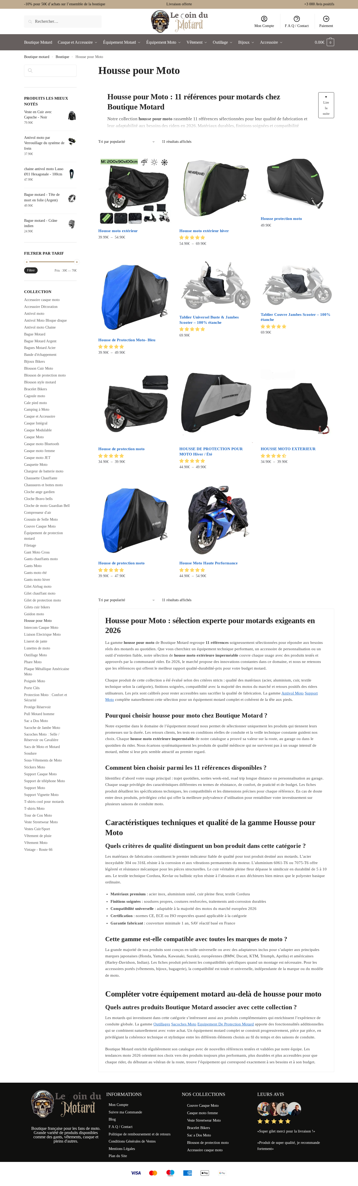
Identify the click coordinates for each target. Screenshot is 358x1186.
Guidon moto (34, 614)
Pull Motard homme (39, 714)
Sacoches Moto (183, 1024)
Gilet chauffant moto (39, 593)
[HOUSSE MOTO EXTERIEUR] (297, 406)
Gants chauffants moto (41, 559)
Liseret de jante (35, 641)
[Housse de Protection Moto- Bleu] (134, 297)
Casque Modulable (38, 430)
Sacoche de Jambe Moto (42, 728)
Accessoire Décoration (41, 307)
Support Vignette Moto (41, 795)
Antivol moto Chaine (40, 327)
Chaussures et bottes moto (43, 485)
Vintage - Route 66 (38, 850)
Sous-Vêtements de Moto (43, 760)
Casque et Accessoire (39, 416)
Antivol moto (34, 314)
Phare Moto (33, 662)
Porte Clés (31, 688)
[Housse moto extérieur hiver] (216, 188)
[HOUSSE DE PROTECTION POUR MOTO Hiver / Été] (216, 406)
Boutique (62, 57)
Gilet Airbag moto (37, 586)
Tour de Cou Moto (38, 815)
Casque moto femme (39, 451)
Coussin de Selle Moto (41, 519)
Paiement (326, 26)
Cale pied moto (35, 403)
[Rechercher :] (63, 21)
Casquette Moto (35, 465)
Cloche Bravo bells (38, 499)
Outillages (161, 1024)
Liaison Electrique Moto (42, 634)
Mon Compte (264, 26)
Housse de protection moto (121, 449)
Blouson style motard (40, 382)
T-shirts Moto (34, 809)
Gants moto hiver (37, 580)
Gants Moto (33, 566)
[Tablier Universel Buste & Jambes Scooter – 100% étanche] (216, 285)
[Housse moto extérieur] (134, 188)
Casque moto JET (37, 458)
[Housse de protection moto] (134, 406)
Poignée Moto (34, 681)
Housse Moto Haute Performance (208, 563)
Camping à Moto (36, 409)
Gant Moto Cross (37, 552)
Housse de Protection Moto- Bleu (126, 340)
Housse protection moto (281, 218)
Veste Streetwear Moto (41, 822)
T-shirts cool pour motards (44, 802)
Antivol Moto (292, 693)
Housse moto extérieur (118, 231)
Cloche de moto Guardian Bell (47, 506)
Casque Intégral (35, 423)
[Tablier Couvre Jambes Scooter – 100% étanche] (297, 284)
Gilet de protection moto (42, 600)
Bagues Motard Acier (40, 348)
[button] (192, 237)
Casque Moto (34, 437)
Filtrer (31, 270)
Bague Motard (34, 334)
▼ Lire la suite (326, 105)
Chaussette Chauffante (40, 478)
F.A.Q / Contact (297, 26)
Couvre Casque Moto (40, 526)
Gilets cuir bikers (37, 607)
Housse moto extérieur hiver (204, 231)
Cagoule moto (34, 396)
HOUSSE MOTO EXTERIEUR (288, 449)
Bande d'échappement (40, 355)
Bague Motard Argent (40, 341)
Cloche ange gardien (39, 492)
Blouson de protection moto (45, 375)
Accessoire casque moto (42, 300)
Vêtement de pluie (37, 836)
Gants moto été (35, 573)
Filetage (30, 545)
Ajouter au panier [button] (297, 254)
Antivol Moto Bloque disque (45, 320)
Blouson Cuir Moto (38, 368)
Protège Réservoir (37, 707)
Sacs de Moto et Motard (42, 747)
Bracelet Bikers (35, 389)
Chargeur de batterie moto (43, 471)
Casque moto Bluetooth (41, 444)
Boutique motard (36, 57)
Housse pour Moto (38, 621)
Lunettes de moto (37, 648)
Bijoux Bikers (34, 362)
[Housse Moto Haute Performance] (216, 520)
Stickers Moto (34, 767)
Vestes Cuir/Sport (37, 829)
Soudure (30, 753)
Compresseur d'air (37, 513)
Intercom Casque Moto (41, 628)
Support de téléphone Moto (44, 781)
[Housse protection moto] (297, 182)
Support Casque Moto (40, 774)
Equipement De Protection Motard (225, 1024)
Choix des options (135, 254)
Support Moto (34, 788)
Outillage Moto (35, 655)
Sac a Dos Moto (36, 721)
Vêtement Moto (35, 843)
